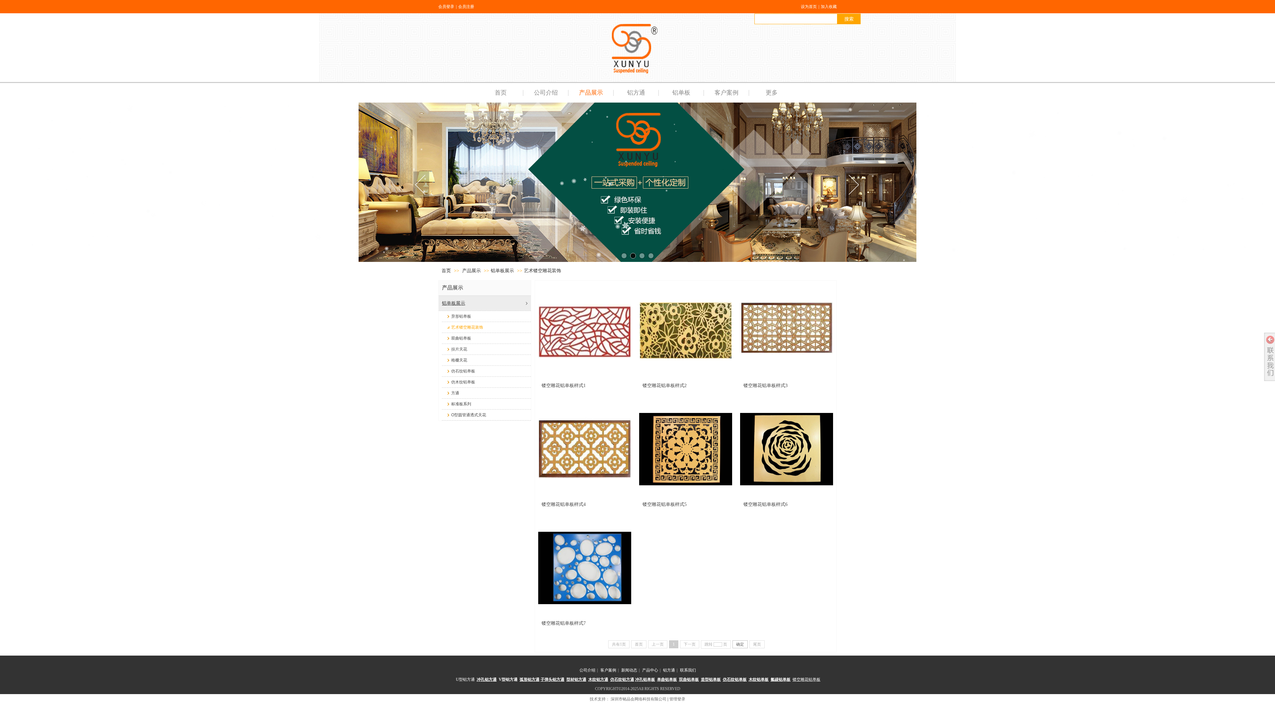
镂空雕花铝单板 (806, 679)
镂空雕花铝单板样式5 (664, 504)
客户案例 (608, 670)
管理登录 (677, 699)
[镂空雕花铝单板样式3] (786, 330)
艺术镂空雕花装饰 (542, 270)
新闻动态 (629, 670)
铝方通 (669, 670)
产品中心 (650, 670)
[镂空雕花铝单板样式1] (584, 330)
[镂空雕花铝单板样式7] (584, 567)
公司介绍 (587, 670)
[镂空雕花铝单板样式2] (685, 330)
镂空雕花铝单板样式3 (765, 385)
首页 (446, 270)
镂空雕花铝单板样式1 (564, 385)
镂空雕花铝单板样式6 (765, 504)
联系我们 (688, 670)
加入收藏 (829, 6)
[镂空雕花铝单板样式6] (786, 449)
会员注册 (466, 6)
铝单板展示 (502, 270)
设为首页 (809, 6)
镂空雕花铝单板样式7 (564, 623)
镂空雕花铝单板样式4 (564, 504)
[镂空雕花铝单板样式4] (584, 449)
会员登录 (446, 6)
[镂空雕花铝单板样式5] (685, 449)
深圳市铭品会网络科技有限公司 (638, 699)
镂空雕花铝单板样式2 (664, 385)
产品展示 (471, 270)
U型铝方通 (465, 679)
